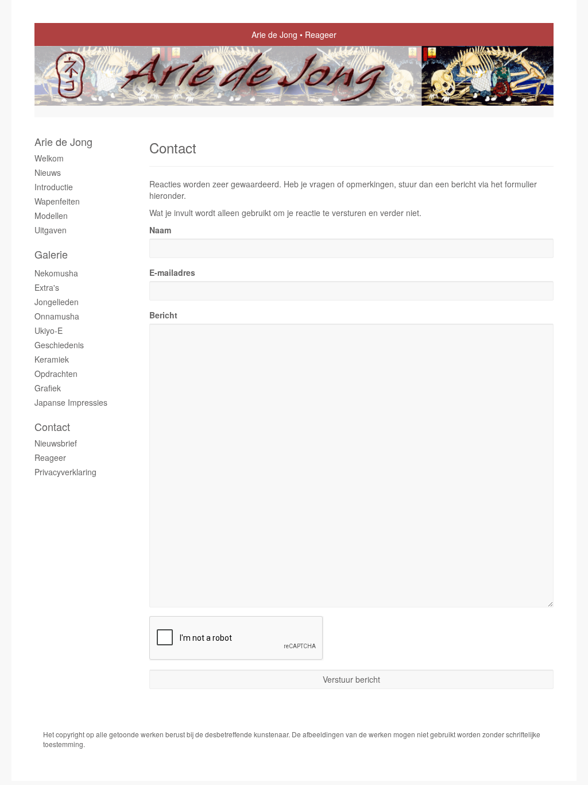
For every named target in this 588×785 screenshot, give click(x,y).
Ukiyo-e (48, 330)
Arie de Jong (274, 34)
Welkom (49, 158)
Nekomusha (56, 273)
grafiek (47, 388)
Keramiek (51, 359)
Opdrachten (56, 373)
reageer (50, 457)
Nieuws (47, 172)
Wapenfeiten (57, 201)
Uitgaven (50, 230)
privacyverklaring (65, 472)
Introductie (53, 187)
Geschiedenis (59, 345)
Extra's (46, 287)
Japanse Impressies (70, 402)
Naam (160, 230)
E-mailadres (172, 272)
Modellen (51, 215)
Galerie (51, 254)
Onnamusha (56, 316)
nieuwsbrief (55, 443)
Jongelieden (56, 301)
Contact (52, 427)
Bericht (163, 315)
